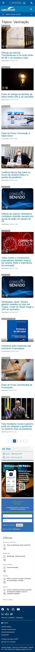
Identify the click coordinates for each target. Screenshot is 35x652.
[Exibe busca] (31, 9)
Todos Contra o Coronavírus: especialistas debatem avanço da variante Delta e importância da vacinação (16, 261)
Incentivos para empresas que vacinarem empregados (16, 347)
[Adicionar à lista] (6, 46)
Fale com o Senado (9, 642)
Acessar (19, 525)
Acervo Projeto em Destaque (8, 318)
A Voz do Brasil (7, 564)
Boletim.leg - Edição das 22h (16, 556)
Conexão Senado (6, 25)
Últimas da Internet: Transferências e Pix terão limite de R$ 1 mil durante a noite (17, 55)
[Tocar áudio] (3, 46)
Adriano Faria (4, 390)
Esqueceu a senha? (9, 525)
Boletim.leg (6, 553)
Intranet (5, 623)
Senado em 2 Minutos (9, 542)
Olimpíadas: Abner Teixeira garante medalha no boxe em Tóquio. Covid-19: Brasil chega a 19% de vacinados (17, 306)
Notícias (5, 575)
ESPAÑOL (12, 617)
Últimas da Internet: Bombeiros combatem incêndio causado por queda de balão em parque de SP (17, 218)
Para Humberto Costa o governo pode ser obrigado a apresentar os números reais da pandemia (17, 426)
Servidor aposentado (8, 632)
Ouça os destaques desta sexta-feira (18, 545)
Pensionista (5, 635)
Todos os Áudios (8, 599)
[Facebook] (3, 609)
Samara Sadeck (5, 60)
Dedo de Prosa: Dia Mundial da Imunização (16, 386)
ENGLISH (4, 617)
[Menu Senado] (3, 3)
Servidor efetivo (6, 626)
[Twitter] (8, 609)
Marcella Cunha (4, 268)
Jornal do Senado (12, 567)
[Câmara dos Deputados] (2, 614)
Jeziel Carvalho (4, 138)
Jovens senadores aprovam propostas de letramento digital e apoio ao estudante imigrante (19, 591)
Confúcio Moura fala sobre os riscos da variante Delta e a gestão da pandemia (15, 175)
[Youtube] (17, 609)
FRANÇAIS (19, 617)
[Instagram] (13, 609)
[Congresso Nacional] (6, 614)
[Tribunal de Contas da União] (11, 614)
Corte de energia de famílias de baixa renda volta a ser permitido (17, 95)
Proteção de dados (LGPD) (9, 639)
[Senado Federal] (17, 3)
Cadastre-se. (16, 529)
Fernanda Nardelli (5, 351)
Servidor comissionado (8, 629)
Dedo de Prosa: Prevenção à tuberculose (15, 134)
